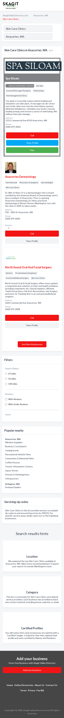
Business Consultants (16, 446)
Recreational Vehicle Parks (18, 454)
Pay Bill (40, 690)
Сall (32, 135)
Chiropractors (12, 478)
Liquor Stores (11, 470)
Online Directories (23, 685)
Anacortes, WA (40, 15)
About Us (39, 685)
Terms (23, 690)
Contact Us (51, 685)
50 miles (12, 378)
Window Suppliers (14, 442)
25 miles (12, 373)
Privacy (31, 690)
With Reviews (15, 399)
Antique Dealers (13, 487)
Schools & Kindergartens (17, 474)
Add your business (32, 670)
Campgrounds (12, 450)
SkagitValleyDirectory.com (15, 15)
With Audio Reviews (18, 404)
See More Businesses (32, 344)
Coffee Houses (12, 462)
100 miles (12, 383)
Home (10, 685)
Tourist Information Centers (19, 466)
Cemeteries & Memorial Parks (19, 458)
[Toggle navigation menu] (59, 5)
